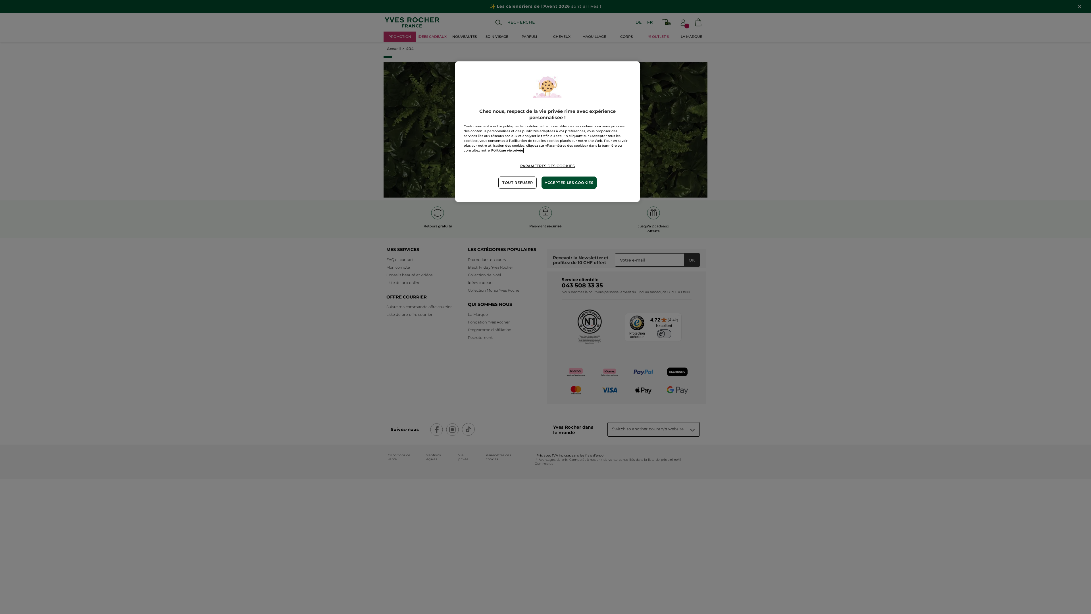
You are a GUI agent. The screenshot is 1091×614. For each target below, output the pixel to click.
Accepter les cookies (569, 183)
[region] (547, 131)
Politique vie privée (507, 150)
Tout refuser (517, 183)
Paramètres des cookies (547, 166)
